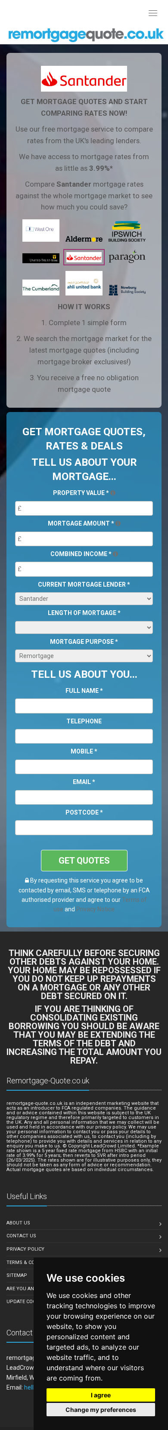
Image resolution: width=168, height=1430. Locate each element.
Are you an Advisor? (32, 1289)
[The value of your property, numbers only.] (112, 493)
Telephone (84, 721)
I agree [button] (101, 1395)
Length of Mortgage (84, 612)
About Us (18, 1223)
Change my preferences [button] (100, 1409)
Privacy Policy (25, 1249)
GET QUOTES (84, 860)
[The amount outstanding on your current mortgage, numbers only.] (118, 523)
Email (84, 781)
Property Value (81, 492)
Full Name (84, 690)
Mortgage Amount (81, 523)
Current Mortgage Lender (84, 584)
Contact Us (21, 1236)
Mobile (84, 751)
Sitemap (16, 1275)
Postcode (84, 812)
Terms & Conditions (31, 1262)
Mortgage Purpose (84, 641)
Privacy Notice (95, 909)
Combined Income (81, 553)
